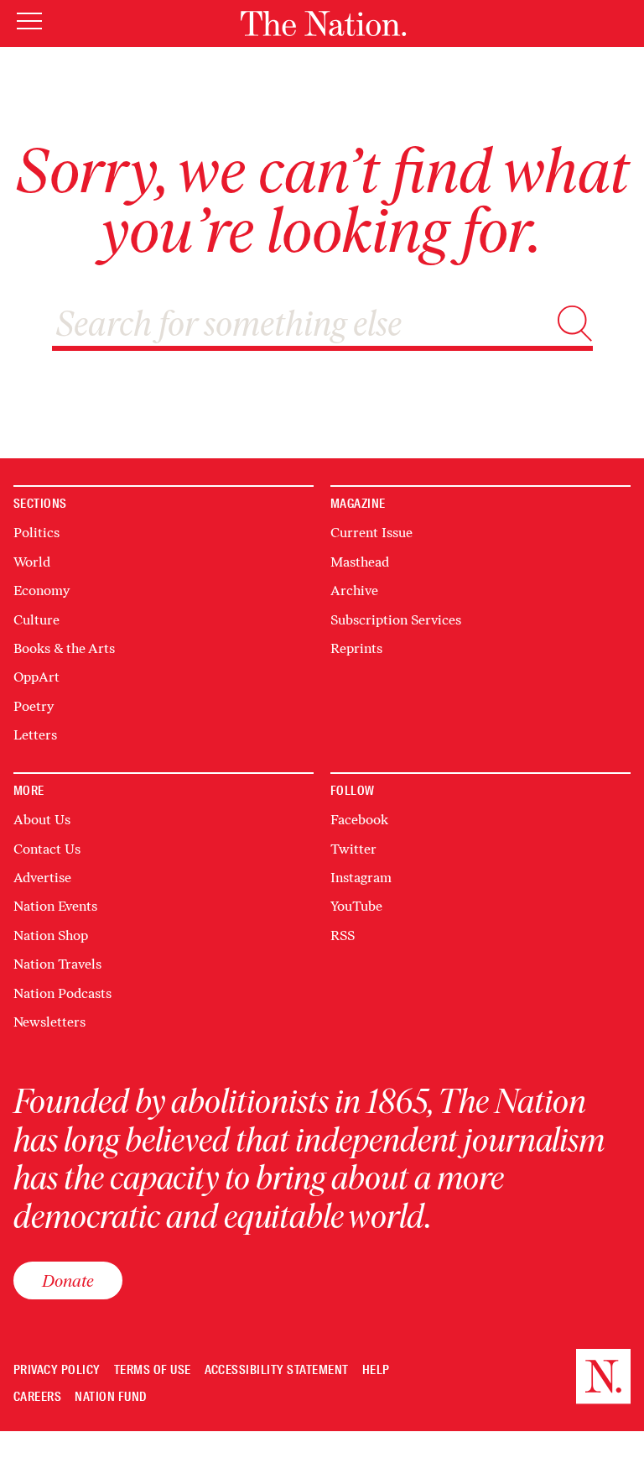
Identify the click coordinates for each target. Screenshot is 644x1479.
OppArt (36, 677)
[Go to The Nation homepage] (323, 23)
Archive (354, 590)
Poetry (33, 706)
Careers (37, 1397)
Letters (35, 735)
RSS (342, 935)
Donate (68, 1280)
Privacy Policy (57, 1370)
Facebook (359, 820)
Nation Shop (50, 935)
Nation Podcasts (62, 993)
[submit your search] (575, 323)
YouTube (356, 906)
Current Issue (371, 533)
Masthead (359, 562)
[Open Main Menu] (29, 22)
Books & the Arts (64, 648)
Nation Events (55, 906)
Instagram (361, 878)
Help (376, 1370)
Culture (36, 620)
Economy (41, 590)
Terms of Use (152, 1370)
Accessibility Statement (277, 1370)
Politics (36, 533)
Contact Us (46, 849)
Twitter (353, 849)
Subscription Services (395, 620)
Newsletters (49, 1022)
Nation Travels (57, 964)
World (31, 562)
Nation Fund (110, 1397)
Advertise (42, 878)
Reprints (356, 648)
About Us (41, 820)
